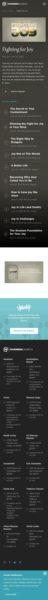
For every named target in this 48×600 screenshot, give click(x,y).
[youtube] (15, 562)
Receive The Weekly (24, 331)
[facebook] (9, 562)
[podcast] (20, 562)
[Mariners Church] (14, 4)
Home (4, 11)
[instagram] (4, 562)
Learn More (10, 594)
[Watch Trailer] (5, 91)
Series (11, 11)
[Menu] (44, 4)
